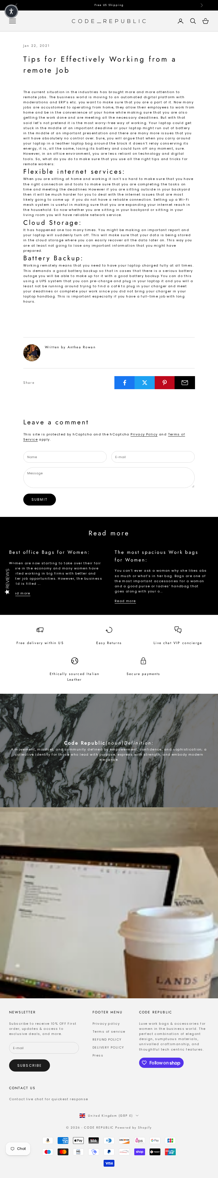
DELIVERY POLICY (108, 1047)
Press (98, 1055)
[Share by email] (185, 382)
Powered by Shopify (133, 1127)
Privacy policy (106, 1023)
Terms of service (109, 1031)
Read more (19, 593)
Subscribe (29, 1065)
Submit (40, 499)
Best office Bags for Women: (49, 552)
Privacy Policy (144, 434)
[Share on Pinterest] (165, 382)
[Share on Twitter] (145, 382)
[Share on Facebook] (125, 382)
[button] (11, 11)
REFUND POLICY (107, 1039)
